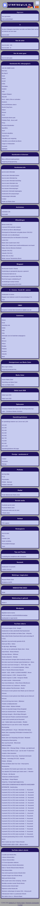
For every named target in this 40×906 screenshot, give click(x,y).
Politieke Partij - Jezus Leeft (9, 120)
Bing (3, 536)
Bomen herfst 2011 (7, 224)
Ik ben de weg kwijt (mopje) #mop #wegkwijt (14, 709)
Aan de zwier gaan (7, 58)
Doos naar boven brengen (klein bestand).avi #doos (16, 659)
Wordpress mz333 (7, 582)
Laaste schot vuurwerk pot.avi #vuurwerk (13, 719)
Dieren (4, 78)
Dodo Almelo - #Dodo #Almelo (10, 651)
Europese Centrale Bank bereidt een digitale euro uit (16, 310)
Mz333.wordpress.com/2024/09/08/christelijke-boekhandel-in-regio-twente (15, 617)
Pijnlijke (4, 346)
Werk (3, 356)
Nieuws (4, 112)
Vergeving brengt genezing (9, 161)
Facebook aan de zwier (8, 505)
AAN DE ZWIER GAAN (8, 68)
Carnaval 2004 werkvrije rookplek (11, 227)
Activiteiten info (6, 211)
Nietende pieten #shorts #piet (10, 886)
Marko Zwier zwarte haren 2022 (10, 243)
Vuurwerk (4, 146)
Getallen (4, 89)
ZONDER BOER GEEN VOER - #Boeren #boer (15, 844)
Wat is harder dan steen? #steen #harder (13, 842)
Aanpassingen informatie (9, 196)
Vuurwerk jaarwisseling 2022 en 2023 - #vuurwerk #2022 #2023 (18, 838)
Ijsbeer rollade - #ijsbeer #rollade (11, 706)
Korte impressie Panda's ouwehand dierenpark (15, 717)
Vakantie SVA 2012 (7, 253)
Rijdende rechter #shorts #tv (10, 888)
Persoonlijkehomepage (8, 543)
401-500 (4, 433)
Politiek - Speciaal (7, 482)
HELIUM (4, 97)
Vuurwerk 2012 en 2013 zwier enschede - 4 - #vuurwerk (17, 818)
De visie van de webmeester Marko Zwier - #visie (15, 649)
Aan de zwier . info (7, 45)
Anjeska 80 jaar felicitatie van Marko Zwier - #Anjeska (17, 633)
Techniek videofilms (7, 133)
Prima (3, 123)
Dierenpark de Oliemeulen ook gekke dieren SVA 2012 (17, 232)
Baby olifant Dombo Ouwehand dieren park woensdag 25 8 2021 (18, 637)
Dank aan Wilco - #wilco (8, 644)
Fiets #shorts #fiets (7, 870)
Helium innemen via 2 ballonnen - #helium (14, 685)
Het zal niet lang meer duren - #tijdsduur (13, 701)
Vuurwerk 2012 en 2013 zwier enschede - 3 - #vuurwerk (17, 816)
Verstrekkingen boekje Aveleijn (10, 281)
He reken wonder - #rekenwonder (11, 680)
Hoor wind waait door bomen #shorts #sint (13, 873)
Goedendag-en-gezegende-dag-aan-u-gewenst (15, 271)
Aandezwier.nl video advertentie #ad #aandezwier (16, 631)
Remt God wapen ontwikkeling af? (11, 279)
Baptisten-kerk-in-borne (8, 613)
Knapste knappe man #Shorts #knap (12, 875)
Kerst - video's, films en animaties (11, 99)
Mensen (4, 341)
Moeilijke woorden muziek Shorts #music (13, 883)
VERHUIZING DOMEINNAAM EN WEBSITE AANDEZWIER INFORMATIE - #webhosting (18, 786)
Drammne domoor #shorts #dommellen (13, 865)
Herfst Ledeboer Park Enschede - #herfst (13, 688)
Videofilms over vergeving (9, 138)
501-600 (4, 435)
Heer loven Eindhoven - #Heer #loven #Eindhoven (16, 683)
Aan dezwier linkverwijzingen (10, 188)
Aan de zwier (5, 35)
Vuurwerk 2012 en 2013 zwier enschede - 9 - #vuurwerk (17, 834)
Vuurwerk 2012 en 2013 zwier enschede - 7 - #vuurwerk (17, 826)
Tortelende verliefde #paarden (10, 777)
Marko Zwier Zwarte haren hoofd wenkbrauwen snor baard (18, 245)
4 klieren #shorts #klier (8, 857)
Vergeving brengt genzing (9, 369)
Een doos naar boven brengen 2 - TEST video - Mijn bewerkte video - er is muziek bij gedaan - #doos (16, 666)
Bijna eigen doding (7, 367)
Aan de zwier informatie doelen (10, 175)
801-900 (4, 443)
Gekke (3, 328)
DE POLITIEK (5, 474)
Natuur (4, 110)
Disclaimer (5, 461)
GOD (3, 91)
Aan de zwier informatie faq (9, 178)
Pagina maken (21, 903)
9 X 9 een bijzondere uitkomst (10, 862)
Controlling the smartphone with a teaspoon (14, 556)
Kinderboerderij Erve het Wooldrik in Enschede (15, 237)
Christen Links (6, 538)
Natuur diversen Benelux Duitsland (11, 248)
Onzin (3, 115)
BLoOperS (5, 73)
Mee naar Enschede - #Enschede (11, 743)
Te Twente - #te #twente (8, 774)
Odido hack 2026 (6, 398)
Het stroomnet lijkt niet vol (9, 274)
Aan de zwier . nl (6, 47)
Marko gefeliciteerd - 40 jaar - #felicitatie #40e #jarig (16, 730)
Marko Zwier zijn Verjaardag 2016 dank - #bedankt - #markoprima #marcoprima (16, 739)
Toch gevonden (6, 16)
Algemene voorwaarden (32, 903)
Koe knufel (5, 214)
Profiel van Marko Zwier (8, 201)
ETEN (3, 84)
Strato (3, 592)
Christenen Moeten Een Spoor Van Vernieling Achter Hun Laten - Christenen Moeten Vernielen (18, 410)
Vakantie (4, 354)
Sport (3, 130)
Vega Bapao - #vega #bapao (10, 779)
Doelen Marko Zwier (7, 379)
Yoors (3, 546)
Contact (4, 199)
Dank (3, 76)
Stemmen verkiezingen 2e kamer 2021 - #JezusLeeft (16, 891)
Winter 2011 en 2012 (7, 256)
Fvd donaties (5, 479)
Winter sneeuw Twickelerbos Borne (11, 258)
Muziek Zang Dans (7, 107)
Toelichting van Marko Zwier (9, 382)
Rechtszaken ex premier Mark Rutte (12, 276)
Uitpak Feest (5, 136)
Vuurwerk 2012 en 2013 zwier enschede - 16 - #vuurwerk (18, 808)
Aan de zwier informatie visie (10, 183)
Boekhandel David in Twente (10, 268)
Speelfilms (5, 128)
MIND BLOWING (6, 745)
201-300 (4, 428)
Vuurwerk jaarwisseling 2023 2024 (11, 284)
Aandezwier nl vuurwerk (8, 567)
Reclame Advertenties (8, 125)
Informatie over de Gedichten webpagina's (13, 335)
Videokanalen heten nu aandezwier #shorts (14, 894)
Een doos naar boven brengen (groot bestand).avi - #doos (18, 662)
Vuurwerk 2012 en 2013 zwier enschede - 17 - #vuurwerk (18, 810)
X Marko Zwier (6, 513)
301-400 (4, 430)
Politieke (4, 349)
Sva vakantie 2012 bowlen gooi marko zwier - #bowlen (17, 769)
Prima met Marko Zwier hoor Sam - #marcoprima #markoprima (15, 765)
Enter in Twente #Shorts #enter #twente (13, 670)
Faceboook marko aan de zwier (10, 510)
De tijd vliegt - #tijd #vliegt (9, 646)
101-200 (4, 425)
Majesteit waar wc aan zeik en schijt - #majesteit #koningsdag (15, 726)
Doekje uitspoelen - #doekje (10, 657)
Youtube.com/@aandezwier (9, 704)
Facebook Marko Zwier (8, 507)
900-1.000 (5, 446)
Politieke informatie (7, 484)
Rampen (4, 351)
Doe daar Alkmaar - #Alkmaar (10, 654)
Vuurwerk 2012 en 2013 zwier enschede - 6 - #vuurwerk (17, 823)
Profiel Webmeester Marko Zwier (11, 495)
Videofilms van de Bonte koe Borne (11, 141)
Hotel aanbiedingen (7, 19)
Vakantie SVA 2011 (7, 250)
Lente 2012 (5, 240)
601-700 (4, 438)
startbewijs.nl (12, 903)
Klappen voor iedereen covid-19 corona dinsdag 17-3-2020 (17, 298)
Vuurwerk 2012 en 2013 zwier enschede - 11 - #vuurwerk (18, 795)
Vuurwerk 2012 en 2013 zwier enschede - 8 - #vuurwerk (17, 831)
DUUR (4, 81)
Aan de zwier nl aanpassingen (10, 186)
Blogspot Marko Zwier (8, 579)
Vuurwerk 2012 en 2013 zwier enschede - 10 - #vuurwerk (18, 792)
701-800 (4, 441)
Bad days (4, 70)
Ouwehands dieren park (8, 117)
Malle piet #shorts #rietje (8, 878)
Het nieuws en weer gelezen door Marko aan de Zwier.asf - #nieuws (18, 692)
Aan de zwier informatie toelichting (11, 180)
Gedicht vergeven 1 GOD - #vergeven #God (14, 675)
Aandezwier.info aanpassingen (10, 193)
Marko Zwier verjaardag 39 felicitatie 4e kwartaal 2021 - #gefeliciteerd (17, 734)
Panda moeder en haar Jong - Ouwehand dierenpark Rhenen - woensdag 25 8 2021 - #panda (16, 757)
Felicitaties (5, 86)
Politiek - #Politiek (7, 761)
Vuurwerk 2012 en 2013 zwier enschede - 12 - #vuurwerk (18, 797)
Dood (3, 322)
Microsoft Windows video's (9, 104)
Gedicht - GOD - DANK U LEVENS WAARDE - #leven (16, 672)
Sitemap (4, 464)
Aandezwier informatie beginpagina (12, 191)
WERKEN (4, 149)
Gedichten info (6, 325)
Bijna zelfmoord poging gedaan (10, 159)
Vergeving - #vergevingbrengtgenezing (13, 782)
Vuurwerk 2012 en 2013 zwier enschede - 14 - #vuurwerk (18, 803)
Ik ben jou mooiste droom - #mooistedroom (14, 711)
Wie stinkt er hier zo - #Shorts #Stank (12, 896)
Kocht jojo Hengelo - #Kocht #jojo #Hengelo (14, 714)
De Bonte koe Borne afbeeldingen (11, 230)
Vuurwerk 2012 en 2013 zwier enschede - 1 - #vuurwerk (17, 790)
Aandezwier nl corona (8, 294)
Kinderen (4, 102)
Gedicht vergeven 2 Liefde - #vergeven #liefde (15, 678)
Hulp (3, 333)
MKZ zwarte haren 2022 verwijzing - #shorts (14, 881)
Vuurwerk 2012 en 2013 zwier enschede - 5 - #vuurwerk (17, 821)
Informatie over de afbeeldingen (11, 235)
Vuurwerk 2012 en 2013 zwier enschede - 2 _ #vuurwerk (17, 813)
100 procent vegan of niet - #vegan (11, 628)
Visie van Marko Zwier (8, 385)
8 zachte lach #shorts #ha (9, 854)
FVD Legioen (5, 523)
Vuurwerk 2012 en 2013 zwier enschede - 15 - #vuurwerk (18, 805)
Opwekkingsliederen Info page (10, 448)
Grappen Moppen (7, 94)
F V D (3, 477)
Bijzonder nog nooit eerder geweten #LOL (13, 641)
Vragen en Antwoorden (8, 143)
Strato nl (4, 602)
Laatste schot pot (6, 569)
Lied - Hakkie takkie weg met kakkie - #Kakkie (14, 722)
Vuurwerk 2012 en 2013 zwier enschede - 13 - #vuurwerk (18, 800)
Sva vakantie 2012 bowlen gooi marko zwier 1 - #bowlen (17, 771)
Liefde (3, 338)
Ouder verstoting (6, 541)
